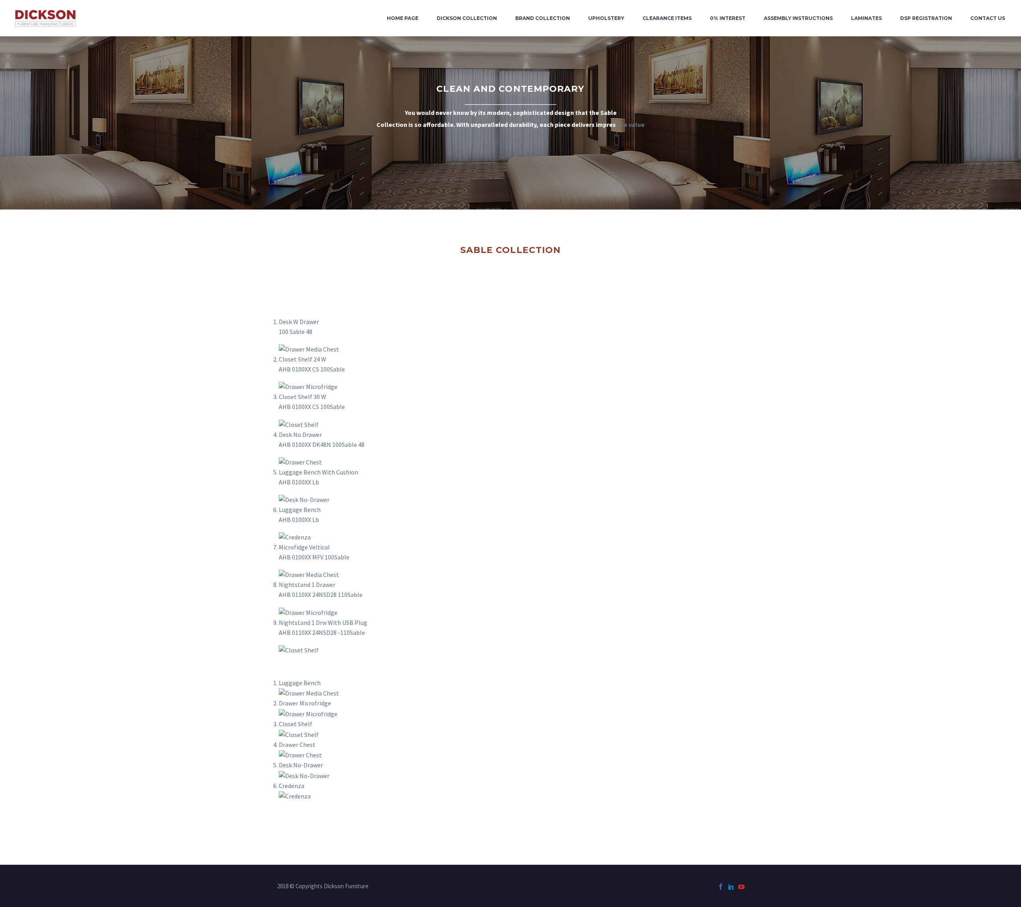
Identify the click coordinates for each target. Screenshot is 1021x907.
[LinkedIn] (731, 886)
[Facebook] (720, 886)
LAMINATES (866, 18)
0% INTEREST (727, 18)
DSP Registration (926, 18)
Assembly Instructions (798, 18)
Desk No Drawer (300, 435)
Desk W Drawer (299, 322)
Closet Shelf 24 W (302, 359)
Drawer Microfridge (305, 703)
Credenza (291, 786)
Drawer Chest (297, 745)
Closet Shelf (295, 724)
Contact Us (987, 18)
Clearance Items (667, 18)
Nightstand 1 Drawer (307, 585)
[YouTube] (741, 886)
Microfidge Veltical (304, 547)
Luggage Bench (300, 510)
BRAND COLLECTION (542, 18)
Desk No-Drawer (301, 765)
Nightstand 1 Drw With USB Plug (323, 622)
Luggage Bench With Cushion (318, 472)
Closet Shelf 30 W (302, 397)
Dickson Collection (467, 18)
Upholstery (606, 18)
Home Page (402, 18)
